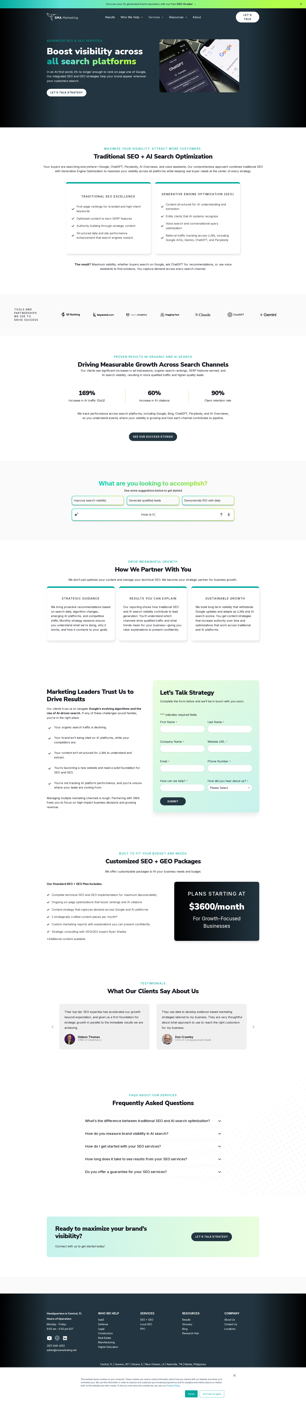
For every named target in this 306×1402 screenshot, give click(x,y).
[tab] (153, 1120)
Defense (103, 1324)
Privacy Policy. (173, 1385)
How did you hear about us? (228, 781)
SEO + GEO (146, 1319)
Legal (101, 1328)
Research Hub (190, 1333)
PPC (142, 1328)
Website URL (217, 741)
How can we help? (174, 781)
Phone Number (219, 761)
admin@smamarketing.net (61, 1350)
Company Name (172, 741)
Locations (230, 1328)
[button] (141, 17)
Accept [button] (191, 1393)
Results (186, 1319)
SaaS (101, 1319)
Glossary (187, 1324)
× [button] (235, 1374)
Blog (185, 1328)
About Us (229, 1319)
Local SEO (146, 1324)
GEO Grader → (186, 4)
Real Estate (104, 1337)
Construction (105, 1333)
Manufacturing (106, 1342)
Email (164, 761)
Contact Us (230, 1324)
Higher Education (108, 1346)
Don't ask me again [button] (212, 1393)
